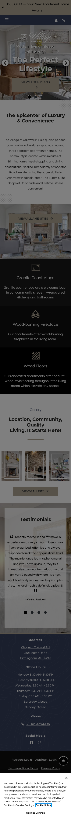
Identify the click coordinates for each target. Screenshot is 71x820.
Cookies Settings (35, 813)
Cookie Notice (43, 805)
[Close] (66, 778)
